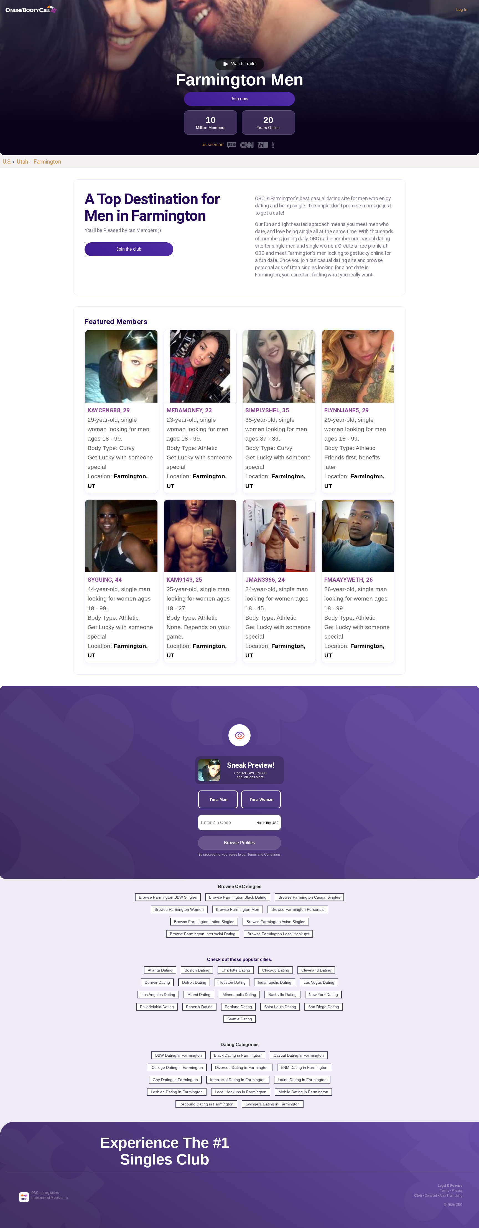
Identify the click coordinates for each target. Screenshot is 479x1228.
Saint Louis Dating (280, 1007)
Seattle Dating (239, 1019)
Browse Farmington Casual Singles (309, 897)
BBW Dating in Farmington (178, 1055)
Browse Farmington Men (237, 909)
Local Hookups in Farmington (240, 1092)
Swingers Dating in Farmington (273, 1104)
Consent (431, 1196)
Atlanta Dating (160, 970)
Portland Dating (238, 1007)
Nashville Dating (282, 994)
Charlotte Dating (235, 970)
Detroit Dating (194, 982)
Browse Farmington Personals (297, 909)
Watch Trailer (243, 63)
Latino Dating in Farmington (302, 1079)
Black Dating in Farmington (237, 1055)
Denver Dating (157, 982)
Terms (444, 1191)
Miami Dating (198, 994)
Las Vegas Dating (319, 982)
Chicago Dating (275, 970)
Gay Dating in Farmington (175, 1079)
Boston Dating (197, 970)
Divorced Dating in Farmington (242, 1067)
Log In (461, 9)
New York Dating (323, 994)
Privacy (457, 1191)
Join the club (128, 249)
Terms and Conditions (264, 854)
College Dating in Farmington (177, 1067)
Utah (22, 161)
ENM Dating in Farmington (304, 1067)
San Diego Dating (323, 1007)
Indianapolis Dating (274, 982)
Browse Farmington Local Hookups (278, 934)
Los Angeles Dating (158, 994)
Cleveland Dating (316, 970)
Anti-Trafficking (451, 1196)
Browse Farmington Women (179, 909)
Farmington (47, 161)
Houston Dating (232, 982)
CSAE (418, 1196)
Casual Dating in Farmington (299, 1055)
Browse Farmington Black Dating (237, 897)
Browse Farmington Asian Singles (275, 921)
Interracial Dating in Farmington (238, 1079)
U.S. (7, 161)
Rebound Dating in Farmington (206, 1104)
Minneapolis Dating (239, 994)
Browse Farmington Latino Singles (204, 921)
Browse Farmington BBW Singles (168, 897)
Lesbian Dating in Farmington (177, 1092)
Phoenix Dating (199, 1007)
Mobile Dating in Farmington (303, 1092)
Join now (239, 98)
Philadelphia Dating (157, 1007)
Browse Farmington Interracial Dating (202, 934)
